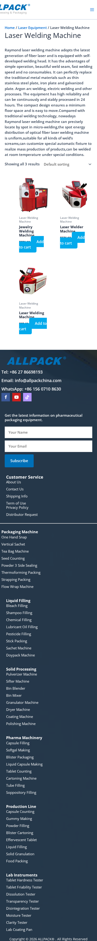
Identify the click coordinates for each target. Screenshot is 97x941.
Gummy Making (19, 818)
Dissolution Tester (20, 894)
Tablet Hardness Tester (24, 880)
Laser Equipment (32, 27)
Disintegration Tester (23, 908)
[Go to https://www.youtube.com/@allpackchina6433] (16, 397)
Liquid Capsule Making (24, 764)
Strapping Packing (15, 579)
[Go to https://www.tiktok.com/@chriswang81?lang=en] (27, 397)
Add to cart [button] (31, 244)
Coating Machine (19, 716)
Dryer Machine (18, 709)
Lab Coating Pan (19, 929)
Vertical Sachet (13, 544)
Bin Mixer (14, 695)
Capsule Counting (20, 811)
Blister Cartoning (19, 832)
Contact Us (15, 489)
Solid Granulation (20, 853)
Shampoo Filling (19, 612)
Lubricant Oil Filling (22, 626)
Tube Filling (15, 785)
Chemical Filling (19, 619)
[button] (19, 460)
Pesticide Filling (18, 633)
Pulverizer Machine (21, 674)
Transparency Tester (22, 901)
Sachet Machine (18, 648)
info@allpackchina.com (38, 380)
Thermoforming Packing (20, 572)
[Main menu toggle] (92, 10)
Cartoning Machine (21, 778)
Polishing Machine (21, 723)
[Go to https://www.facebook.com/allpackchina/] (5, 397)
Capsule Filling (17, 743)
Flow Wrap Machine (17, 586)
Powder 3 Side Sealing (19, 565)
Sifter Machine (17, 681)
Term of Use (16, 503)
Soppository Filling (21, 792)
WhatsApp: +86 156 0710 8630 (31, 389)
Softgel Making (18, 750)
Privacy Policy (17, 507)
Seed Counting (13, 558)
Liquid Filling (16, 846)
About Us (13, 482)
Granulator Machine (22, 702)
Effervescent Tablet (21, 839)
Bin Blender (15, 688)
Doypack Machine (20, 655)
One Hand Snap (14, 537)
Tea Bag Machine (15, 551)
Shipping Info (17, 496)
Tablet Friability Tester (24, 887)
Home (10, 27)
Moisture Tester (18, 915)
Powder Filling (17, 825)
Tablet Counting (19, 771)
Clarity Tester (16, 922)
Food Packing (17, 861)
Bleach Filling (17, 605)
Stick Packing (16, 641)
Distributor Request (22, 514)
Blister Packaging (20, 757)
